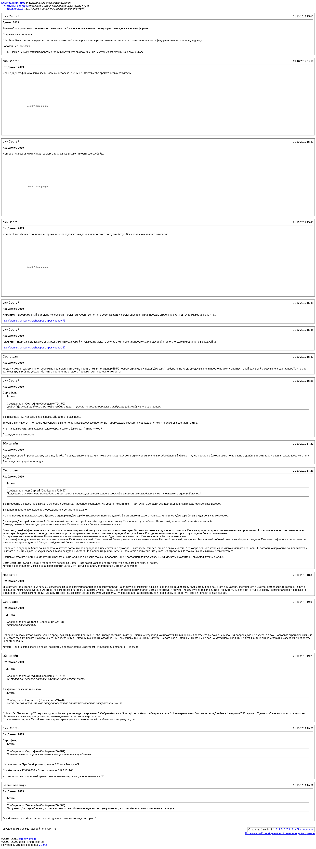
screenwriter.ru (27, 838)
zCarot (43, 844)
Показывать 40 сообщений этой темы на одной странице (280, 833)
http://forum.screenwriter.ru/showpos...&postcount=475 (34, 320)
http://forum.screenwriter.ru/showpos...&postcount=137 (34, 347)
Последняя (305, 829)
